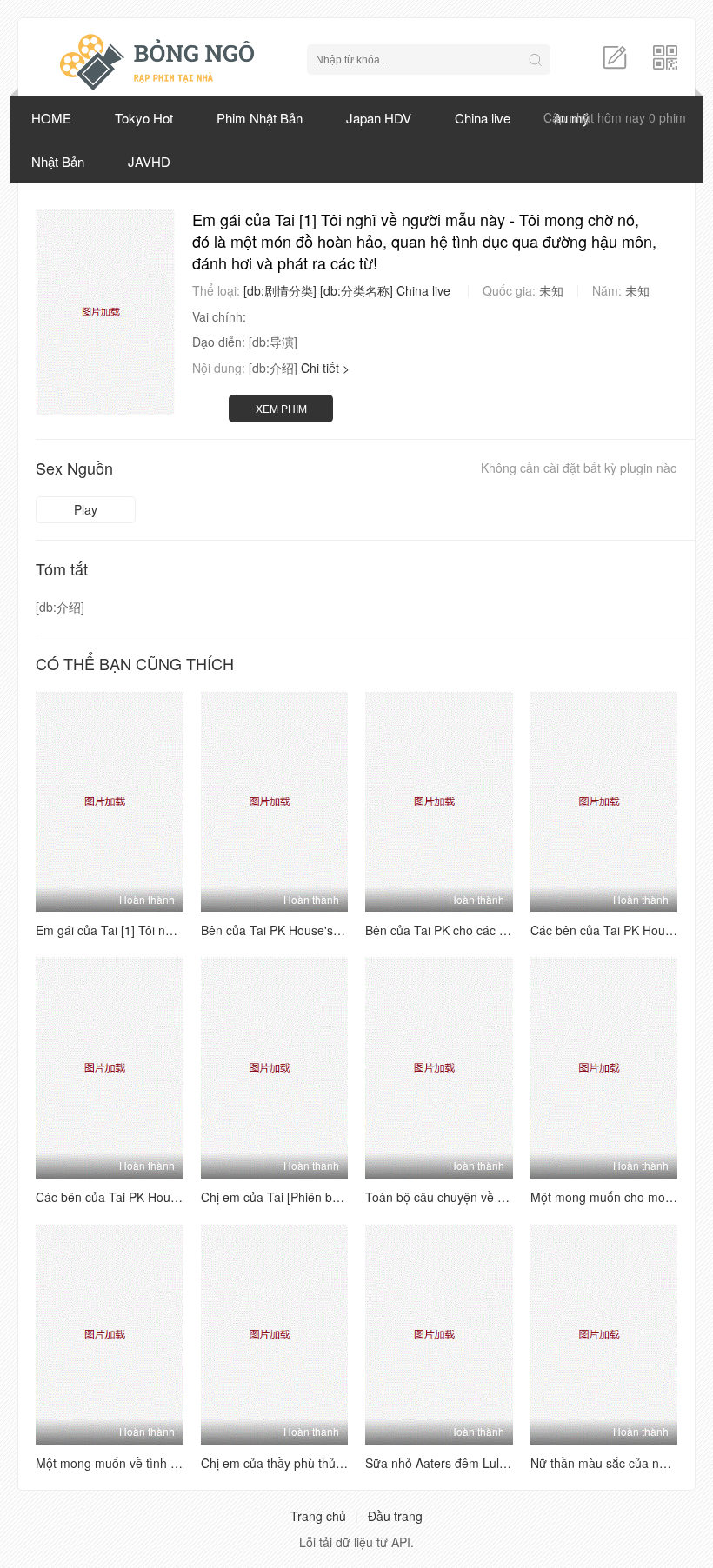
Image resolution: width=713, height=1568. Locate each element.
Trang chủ (318, 1516)
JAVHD (149, 161)
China (412, 290)
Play (85, 509)
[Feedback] (615, 55)
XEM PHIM (281, 408)
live (441, 290)
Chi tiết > (325, 367)
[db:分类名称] (356, 290)
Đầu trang (395, 1516)
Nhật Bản (57, 161)
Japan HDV (378, 118)
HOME (51, 118)
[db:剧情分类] (280, 290)
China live (482, 118)
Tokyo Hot (144, 118)
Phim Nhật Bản (260, 118)
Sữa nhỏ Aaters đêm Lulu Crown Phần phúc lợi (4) (504, 1463)
